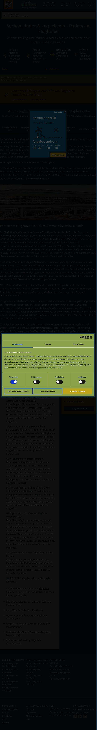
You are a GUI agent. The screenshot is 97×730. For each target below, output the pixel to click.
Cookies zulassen (77, 391)
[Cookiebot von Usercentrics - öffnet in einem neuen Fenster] (81, 337)
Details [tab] (48, 344)
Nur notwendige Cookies (18, 391)
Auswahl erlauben (47, 391)
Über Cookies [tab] (78, 344)
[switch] (36, 382)
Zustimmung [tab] (17, 344)
